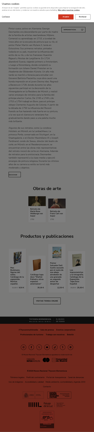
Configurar (6, 17)
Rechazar (83, 17)
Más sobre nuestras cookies (69, 10)
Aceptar (66, 17)
